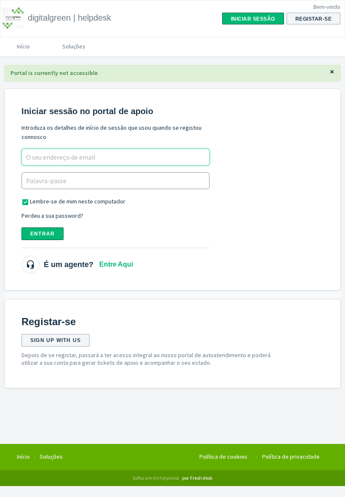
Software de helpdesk (156, 478)
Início (23, 46)
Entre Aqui (116, 264)
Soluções (73, 46)
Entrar (42, 234)
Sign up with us (55, 340)
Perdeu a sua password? (52, 215)
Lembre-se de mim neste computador (77, 201)
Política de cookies (223, 456)
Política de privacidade (291, 456)
